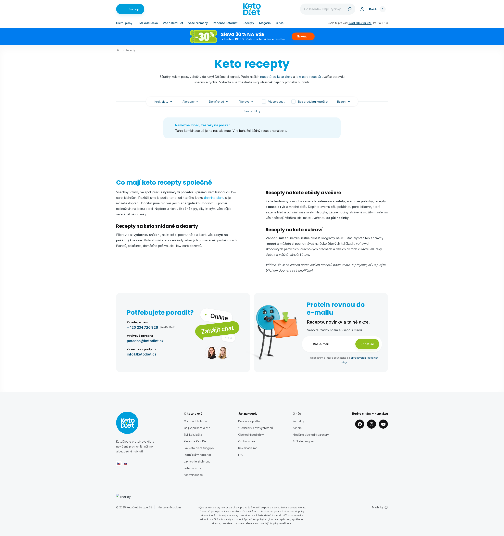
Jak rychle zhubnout (197, 461)
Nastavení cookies (169, 507)
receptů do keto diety (276, 76)
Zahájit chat (217, 329)
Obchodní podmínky (251, 434)
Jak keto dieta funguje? (199, 448)
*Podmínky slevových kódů (255, 428)
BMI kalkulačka (147, 23)
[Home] (118, 50)
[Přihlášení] (362, 9)
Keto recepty (192, 468)
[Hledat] (349, 9)
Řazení (341, 101)
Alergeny (189, 101)
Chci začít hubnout (196, 421)
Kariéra (297, 428)
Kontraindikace (193, 475)
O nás (280, 23)
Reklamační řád (247, 448)
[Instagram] (371, 424)
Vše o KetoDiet (173, 23)
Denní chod (216, 101)
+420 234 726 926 (360, 22)
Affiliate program (303, 441)
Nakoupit (303, 36)
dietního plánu (214, 197)
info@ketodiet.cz (142, 354)
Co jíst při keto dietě (197, 428)
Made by (378, 507)
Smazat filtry (252, 111)
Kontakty (298, 421)
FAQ (240, 455)
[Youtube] (383, 424)
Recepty (248, 23)
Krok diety (161, 101)
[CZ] (119, 463)
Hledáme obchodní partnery (311, 434)
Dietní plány (124, 23)
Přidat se (367, 344)
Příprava (243, 101)
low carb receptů (308, 76)
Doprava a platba (249, 421)
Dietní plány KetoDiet (197, 455)
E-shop (134, 9)
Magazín (265, 23)
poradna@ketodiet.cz (145, 340)
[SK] (126, 463)
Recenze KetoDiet (225, 23)
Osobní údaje (246, 441)
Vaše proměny (198, 23)
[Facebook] (359, 424)
